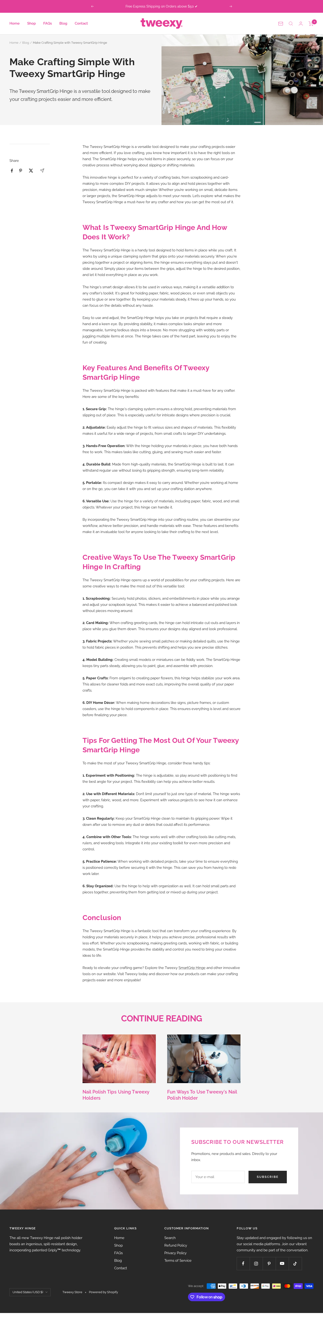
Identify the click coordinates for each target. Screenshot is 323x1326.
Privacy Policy (175, 1253)
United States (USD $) (28, 1292)
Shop (31, 23)
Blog (63, 23)
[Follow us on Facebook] (243, 1263)
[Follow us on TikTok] (295, 1263)
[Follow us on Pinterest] (269, 1263)
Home (14, 23)
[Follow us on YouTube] (282, 1263)
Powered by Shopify (103, 1292)
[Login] (301, 24)
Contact (81, 23)
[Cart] (311, 23)
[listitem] (12, 171)
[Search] (291, 24)
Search (170, 1238)
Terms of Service (178, 1260)
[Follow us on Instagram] (256, 1263)
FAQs (47, 23)
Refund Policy (175, 1245)
